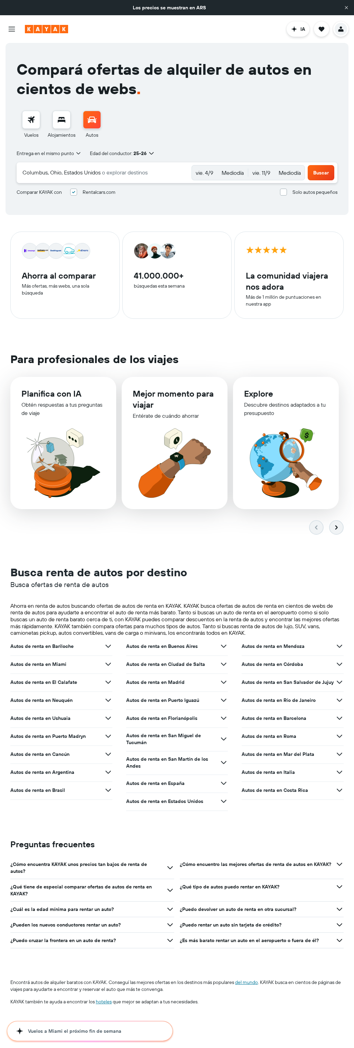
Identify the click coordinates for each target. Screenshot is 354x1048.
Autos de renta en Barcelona (274, 718)
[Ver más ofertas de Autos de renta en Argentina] (108, 772)
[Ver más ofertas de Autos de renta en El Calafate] (108, 682)
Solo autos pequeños (314, 192)
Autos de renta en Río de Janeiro (279, 700)
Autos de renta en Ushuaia (40, 718)
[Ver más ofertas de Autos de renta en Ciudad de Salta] (224, 664)
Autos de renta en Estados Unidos (164, 801)
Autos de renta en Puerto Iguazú (162, 700)
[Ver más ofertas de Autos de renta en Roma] (339, 736)
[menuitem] (31, 124)
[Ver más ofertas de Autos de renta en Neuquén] (108, 700)
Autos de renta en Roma (269, 736)
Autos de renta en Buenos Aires (162, 646)
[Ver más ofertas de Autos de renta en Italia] (339, 772)
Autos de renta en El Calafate (43, 682)
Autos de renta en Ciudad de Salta (165, 664)
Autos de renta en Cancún (39, 754)
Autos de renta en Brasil (37, 790)
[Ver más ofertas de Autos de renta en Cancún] (108, 754)
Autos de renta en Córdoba (272, 664)
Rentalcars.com (99, 192)
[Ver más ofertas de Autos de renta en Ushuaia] (108, 718)
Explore (258, 393)
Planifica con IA (51, 393)
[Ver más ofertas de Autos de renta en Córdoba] (339, 664)
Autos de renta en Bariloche (42, 646)
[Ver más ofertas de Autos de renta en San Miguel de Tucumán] (224, 739)
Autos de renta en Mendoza (273, 646)
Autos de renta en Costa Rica (275, 790)
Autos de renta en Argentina (42, 772)
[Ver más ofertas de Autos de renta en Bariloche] (108, 646)
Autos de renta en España (155, 783)
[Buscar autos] (92, 120)
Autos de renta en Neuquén (41, 700)
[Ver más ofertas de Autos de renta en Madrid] (224, 682)
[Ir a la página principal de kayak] (46, 29)
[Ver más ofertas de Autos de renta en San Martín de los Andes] (224, 762)
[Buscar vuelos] (31, 120)
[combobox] (49, 153)
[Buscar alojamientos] (62, 120)
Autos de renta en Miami (38, 664)
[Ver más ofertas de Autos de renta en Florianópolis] (224, 718)
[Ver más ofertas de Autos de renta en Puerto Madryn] (108, 736)
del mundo (246, 982)
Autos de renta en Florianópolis (161, 718)
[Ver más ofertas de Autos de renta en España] (224, 783)
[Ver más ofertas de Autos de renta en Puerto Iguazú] (224, 700)
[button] (346, 7)
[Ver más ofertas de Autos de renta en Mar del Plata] (339, 754)
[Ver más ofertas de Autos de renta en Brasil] (108, 790)
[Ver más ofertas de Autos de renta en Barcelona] (339, 718)
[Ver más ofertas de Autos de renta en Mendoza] (339, 646)
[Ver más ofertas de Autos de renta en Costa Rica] (339, 790)
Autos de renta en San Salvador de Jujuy (288, 682)
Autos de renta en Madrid (155, 682)
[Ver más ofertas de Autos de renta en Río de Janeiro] (339, 700)
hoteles (104, 1002)
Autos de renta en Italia (268, 772)
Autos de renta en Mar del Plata (278, 754)
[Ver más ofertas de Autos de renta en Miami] (108, 664)
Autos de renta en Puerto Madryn (48, 736)
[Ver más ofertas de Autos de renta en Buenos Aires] (224, 646)
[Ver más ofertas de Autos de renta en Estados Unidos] (224, 801)
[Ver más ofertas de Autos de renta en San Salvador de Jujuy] (339, 682)
